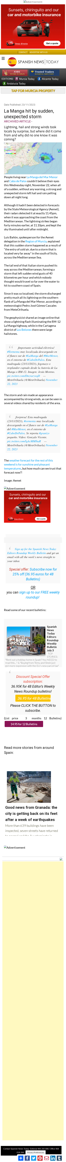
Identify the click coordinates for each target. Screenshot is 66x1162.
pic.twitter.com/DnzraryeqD (23, 376)
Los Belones (24, 329)
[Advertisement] (33, 1000)
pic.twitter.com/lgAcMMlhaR (24, 441)
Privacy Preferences (35, 1152)
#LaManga (32, 356)
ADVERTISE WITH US (38, 52)
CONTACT (23, 52)
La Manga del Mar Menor (42, 177)
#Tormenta (13, 352)
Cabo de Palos (18, 181)
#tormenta (30, 421)
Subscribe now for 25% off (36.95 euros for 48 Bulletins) (35, 574)
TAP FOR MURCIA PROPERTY (33, 91)
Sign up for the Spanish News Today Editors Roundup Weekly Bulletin (31, 551)
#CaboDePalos (35, 360)
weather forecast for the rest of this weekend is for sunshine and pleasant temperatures (28, 464)
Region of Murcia (36, 241)
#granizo (44, 433)
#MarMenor (51, 356)
